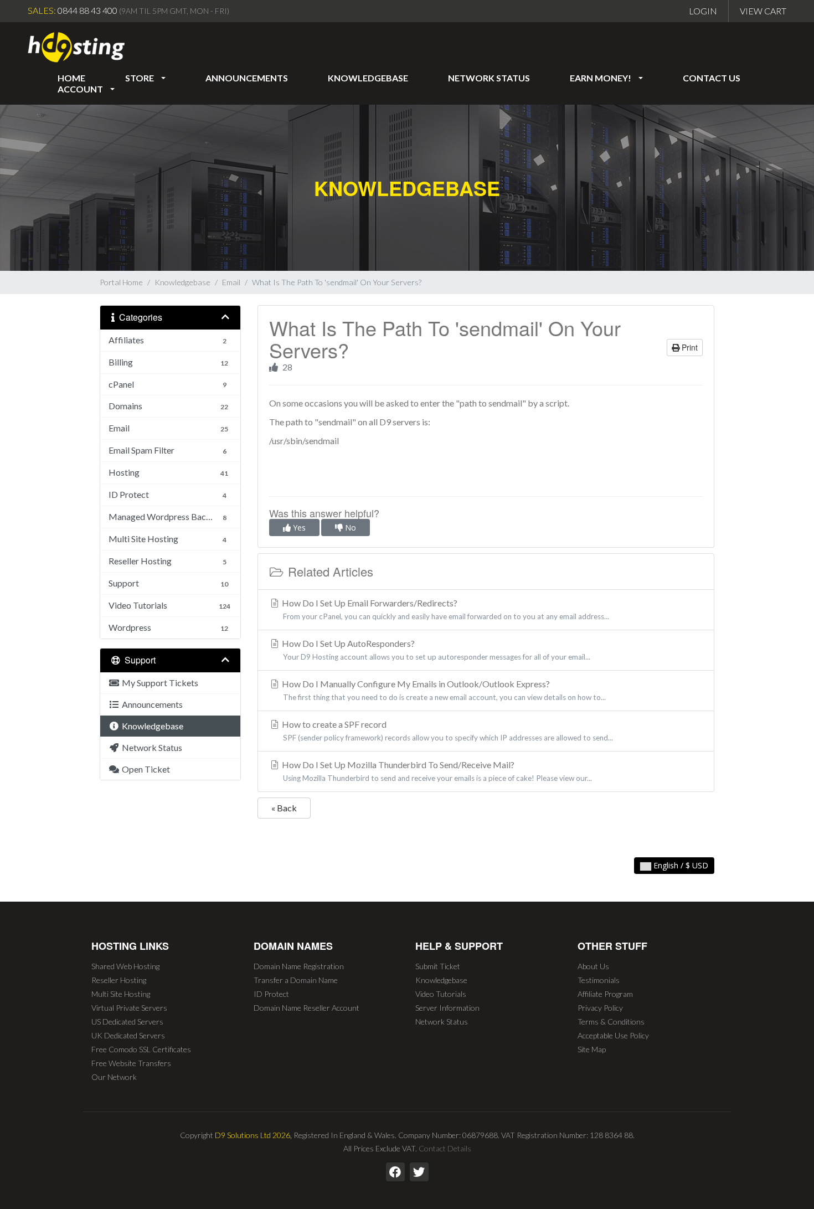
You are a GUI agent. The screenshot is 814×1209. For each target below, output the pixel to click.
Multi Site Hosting (120, 994)
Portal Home (121, 282)
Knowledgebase (368, 78)
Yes (298, 527)
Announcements (246, 78)
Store (141, 78)
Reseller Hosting (118, 980)
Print (688, 347)
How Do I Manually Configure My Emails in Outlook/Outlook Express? (443, 690)
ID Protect (271, 994)
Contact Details (445, 1148)
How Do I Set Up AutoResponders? (435, 649)
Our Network (114, 1077)
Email (231, 282)
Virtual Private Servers (129, 1007)
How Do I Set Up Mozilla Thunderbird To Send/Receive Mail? (436, 771)
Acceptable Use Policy (613, 1035)
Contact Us (711, 78)
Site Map (592, 1049)
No (349, 527)
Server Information (447, 1007)
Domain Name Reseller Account (306, 1007)
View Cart (763, 11)
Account (82, 89)
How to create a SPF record (446, 730)
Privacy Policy (600, 1007)
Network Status (489, 78)
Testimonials (599, 980)
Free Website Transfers (131, 1063)
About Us (593, 966)
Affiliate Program (605, 994)
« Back (284, 807)
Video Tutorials (440, 994)
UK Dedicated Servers (128, 1035)
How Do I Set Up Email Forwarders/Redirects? (444, 609)
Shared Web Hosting (125, 966)
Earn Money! (602, 78)
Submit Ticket (437, 966)
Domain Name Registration (299, 966)
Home (71, 78)
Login (703, 11)
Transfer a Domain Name (296, 980)
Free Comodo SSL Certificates (141, 1049)
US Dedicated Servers (127, 1021)
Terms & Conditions (611, 1021)
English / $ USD (679, 865)
